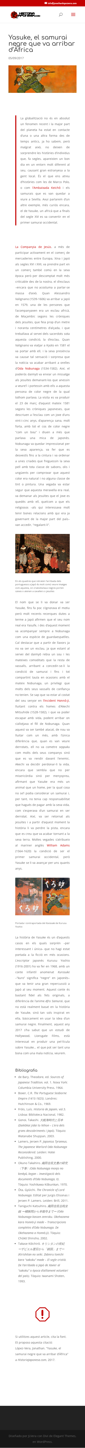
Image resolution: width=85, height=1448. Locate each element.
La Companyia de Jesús (33, 247)
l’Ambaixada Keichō (46, 188)
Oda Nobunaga (28, 368)
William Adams (58, 845)
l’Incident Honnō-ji (56, 700)
